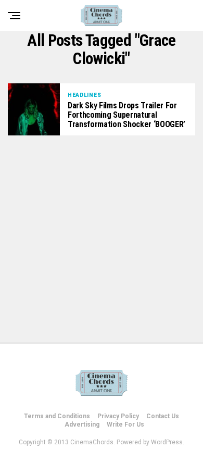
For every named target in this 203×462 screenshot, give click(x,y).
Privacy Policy (118, 416)
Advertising (82, 424)
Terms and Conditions (57, 416)
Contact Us (162, 416)
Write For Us (125, 424)
